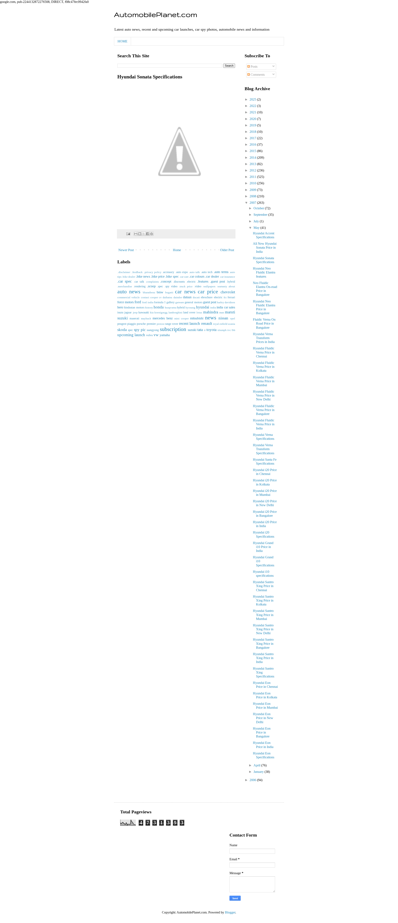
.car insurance (227, 276)
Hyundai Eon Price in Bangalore (262, 732)
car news (185, 292)
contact (145, 297)
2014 (253, 157)
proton (160, 323)
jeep (135, 312)
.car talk (139, 281)
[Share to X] (144, 234)
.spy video (171, 286)
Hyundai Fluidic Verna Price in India (263, 424)
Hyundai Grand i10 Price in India (263, 547)
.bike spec (171, 276)
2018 (253, 131)
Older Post (227, 250)
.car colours (196, 276)
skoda (122, 329)
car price (208, 292)
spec (130, 330)
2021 (253, 112)
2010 (253, 183)
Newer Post (126, 250)
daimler (178, 297)
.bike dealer (128, 276)
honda (159, 307)
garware (179, 302)
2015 (253, 151)
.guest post (217, 281)
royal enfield (220, 323)
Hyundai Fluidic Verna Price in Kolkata (263, 366)
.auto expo (181, 272)
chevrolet (228, 292)
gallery (170, 302)
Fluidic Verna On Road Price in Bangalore (264, 323)
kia (152, 312)
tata (200, 329)
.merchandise (124, 286)
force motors (125, 302)
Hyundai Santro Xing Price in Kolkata (263, 600)
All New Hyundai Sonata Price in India (265, 247)
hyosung (190, 307)
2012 (253, 170)
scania (231, 323)
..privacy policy (152, 272)
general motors (193, 302)
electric (218, 297)
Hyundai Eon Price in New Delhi (263, 718)
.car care (184, 276)
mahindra (210, 312)
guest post (209, 302)
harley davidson (226, 302)
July (257, 221)
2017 (253, 138)
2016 (253, 144)
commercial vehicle (128, 297)
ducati (196, 297)
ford (138, 302)
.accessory (168, 272)
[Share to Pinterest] (151, 234)
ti (205, 330)
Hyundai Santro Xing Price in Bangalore (263, 643)
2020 (253, 119)
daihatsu (167, 297)
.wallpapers (209, 286)
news (210, 318)
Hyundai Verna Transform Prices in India (264, 338)
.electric (191, 281)
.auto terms (221, 272)
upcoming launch (131, 335)
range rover (171, 323)
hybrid (181, 307)
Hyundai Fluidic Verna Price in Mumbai (263, 381)
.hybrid (231, 281)
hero (120, 307)
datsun (187, 297)
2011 (253, 177)
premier (151, 323)
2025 (253, 99)
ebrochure (206, 297)
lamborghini (175, 312)
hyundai (202, 307)
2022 (253, 106)
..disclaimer (123, 272)
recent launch (189, 323)
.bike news (143, 276)
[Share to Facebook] (148, 234)
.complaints (152, 281)
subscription (173, 329)
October (259, 208)
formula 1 (160, 302)
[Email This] (136, 234)
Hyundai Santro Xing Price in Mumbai (263, 614)
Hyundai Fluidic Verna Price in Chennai (263, 352)
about (232, 286)
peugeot (121, 323)
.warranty (222, 286)
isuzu (120, 312)
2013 (253, 164)
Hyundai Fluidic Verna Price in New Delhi (263, 395)
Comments (257, 74)
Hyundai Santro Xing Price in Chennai (263, 586)
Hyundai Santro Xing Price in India (263, 658)
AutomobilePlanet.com (155, 14)
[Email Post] (128, 233)
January (259, 771)
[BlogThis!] (140, 234)
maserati (134, 318)
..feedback (137, 272)
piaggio (131, 323)
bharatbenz (149, 292)
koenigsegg (160, 312)
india (213, 307)
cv (160, 297)
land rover (189, 312)
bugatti (169, 292)
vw (156, 335)
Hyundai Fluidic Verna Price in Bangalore (263, 410)
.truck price (186, 286)
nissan (223, 318)
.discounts (179, 281)
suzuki (192, 330)
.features (202, 281)
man (221, 312)
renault (206, 323)
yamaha (165, 335)
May (257, 227)
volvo (149, 335)
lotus (199, 312)
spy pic (140, 329)
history (149, 307)
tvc (229, 330)
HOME (122, 41)
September (261, 214)
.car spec (124, 281)
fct (225, 297)
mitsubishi (196, 318)
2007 (253, 202)
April (257, 765)
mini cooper (181, 318)
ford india (147, 302)
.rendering (139, 286)
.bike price (158, 276)
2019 (253, 125)
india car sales (226, 307)
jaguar (128, 312)
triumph (222, 330)
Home (177, 250)
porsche (141, 323)
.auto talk (194, 272)
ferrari (231, 297)
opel (232, 318)
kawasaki (143, 312)
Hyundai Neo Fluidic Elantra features (264, 272)
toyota (211, 329)
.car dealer (212, 276)
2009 (253, 190)
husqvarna (170, 307)
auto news (128, 292)
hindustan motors (134, 307)
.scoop (151, 286)
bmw (160, 292)
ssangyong (153, 330)
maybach (146, 318)
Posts (253, 66)
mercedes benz (163, 318)
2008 (253, 196)
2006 (253, 780)
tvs (233, 330)
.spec (160, 286)
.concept (165, 281)
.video (197, 286)
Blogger (230, 912)
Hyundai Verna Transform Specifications (263, 449)
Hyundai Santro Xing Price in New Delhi (263, 629)
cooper (154, 297)
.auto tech (207, 272)
